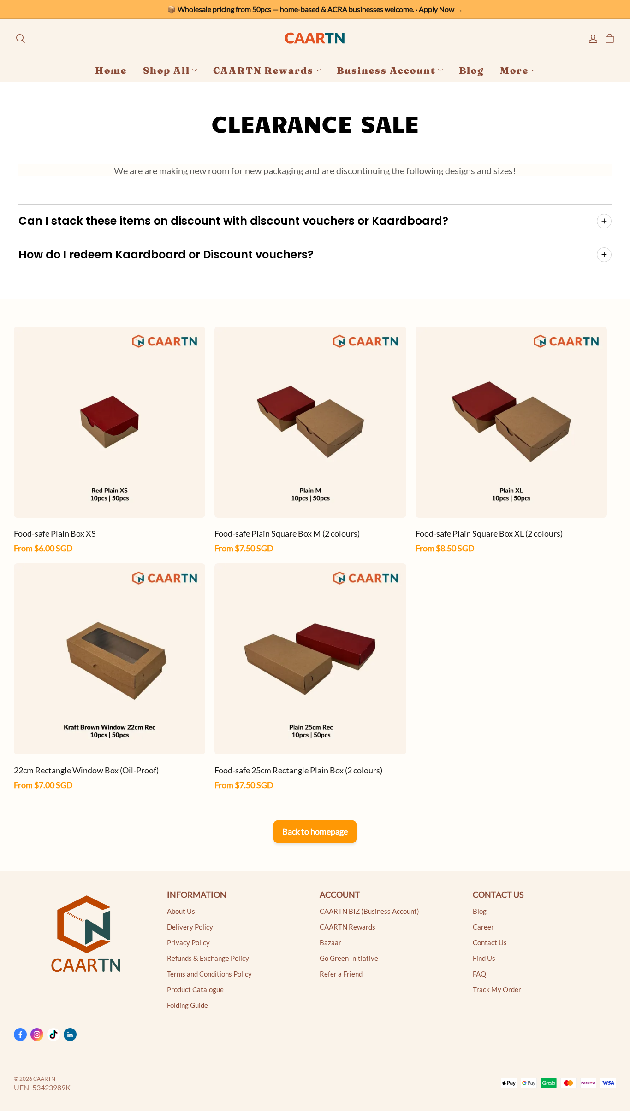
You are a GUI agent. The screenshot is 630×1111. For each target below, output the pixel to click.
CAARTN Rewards (263, 70)
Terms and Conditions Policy (209, 974)
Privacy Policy (188, 943)
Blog (471, 70)
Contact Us (490, 943)
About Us (181, 911)
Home (111, 70)
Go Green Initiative (349, 958)
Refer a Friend (341, 974)
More (514, 70)
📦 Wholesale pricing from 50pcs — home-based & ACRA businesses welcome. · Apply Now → (315, 9)
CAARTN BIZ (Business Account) (369, 911)
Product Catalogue (195, 990)
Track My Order (497, 990)
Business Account (386, 70)
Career (483, 927)
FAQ (479, 974)
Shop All (166, 70)
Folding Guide (187, 1005)
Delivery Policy (190, 927)
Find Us (484, 958)
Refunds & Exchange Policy (208, 958)
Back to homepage (315, 831)
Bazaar (330, 943)
